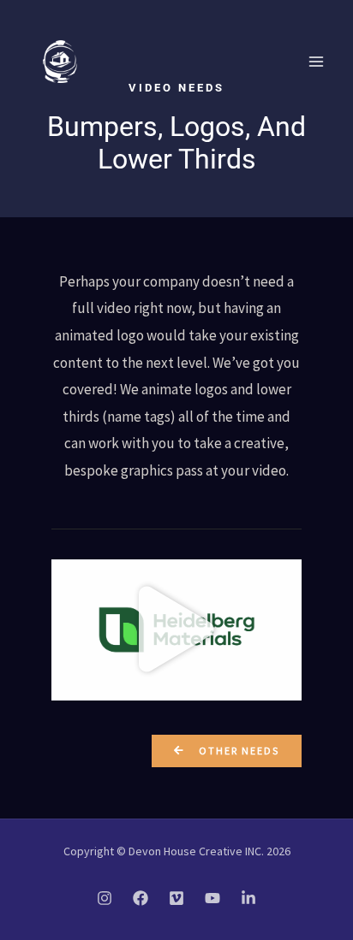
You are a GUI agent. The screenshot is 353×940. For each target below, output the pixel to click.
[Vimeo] (176, 898)
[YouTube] (212, 898)
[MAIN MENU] (317, 61)
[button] (176, 629)
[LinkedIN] (248, 898)
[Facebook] (140, 898)
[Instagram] (104, 898)
